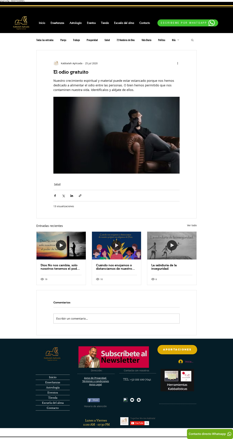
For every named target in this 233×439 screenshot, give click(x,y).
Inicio (52, 377)
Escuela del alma (53, 402)
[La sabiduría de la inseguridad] (171, 245)
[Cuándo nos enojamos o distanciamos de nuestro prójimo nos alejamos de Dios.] (116, 245)
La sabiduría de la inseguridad (164, 267)
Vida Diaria (146, 39)
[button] (192, 39)
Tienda (52, 397)
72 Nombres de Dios (126, 39)
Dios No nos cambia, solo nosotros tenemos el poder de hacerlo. (60, 267)
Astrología (53, 387)
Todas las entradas (45, 39)
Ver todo (192, 225)
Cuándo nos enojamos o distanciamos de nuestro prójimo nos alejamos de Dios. (114, 267)
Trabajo (76, 39)
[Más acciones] (178, 63)
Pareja (63, 39)
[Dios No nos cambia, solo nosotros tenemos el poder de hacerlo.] (61, 245)
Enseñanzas (52, 382)
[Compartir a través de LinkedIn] (71, 195)
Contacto (53, 408)
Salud (107, 39)
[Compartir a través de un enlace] (80, 195)
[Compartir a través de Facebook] (55, 195)
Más (174, 39)
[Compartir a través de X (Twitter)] (63, 195)
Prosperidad (92, 39)
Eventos (52, 392)
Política (161, 39)
